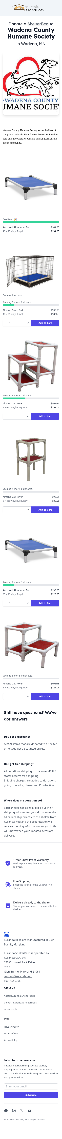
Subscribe (31, 1095)
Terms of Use (11, 1033)
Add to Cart (45, 322)
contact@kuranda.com (18, 976)
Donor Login (11, 1009)
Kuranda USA (12, 957)
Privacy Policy (11, 1026)
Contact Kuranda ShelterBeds (20, 1002)
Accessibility (11, 1040)
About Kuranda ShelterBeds (19, 995)
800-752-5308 (12, 981)
